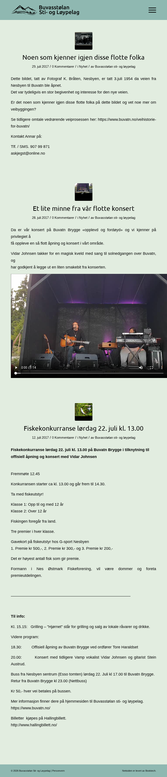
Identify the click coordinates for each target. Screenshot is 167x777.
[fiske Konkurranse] (83, 412)
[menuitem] (150, 10)
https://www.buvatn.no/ (30, 708)
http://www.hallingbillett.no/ (34, 725)
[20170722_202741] (83, 192)
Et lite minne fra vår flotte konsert (83, 208)
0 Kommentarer (63, 66)
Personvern (58, 770)
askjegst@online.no (28, 153)
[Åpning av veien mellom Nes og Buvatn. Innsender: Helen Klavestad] (83, 41)
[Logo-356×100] (45, 10)
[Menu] (150, 10)
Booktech (150, 770)
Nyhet (83, 66)
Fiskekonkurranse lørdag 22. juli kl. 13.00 (84, 428)
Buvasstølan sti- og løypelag (115, 66)
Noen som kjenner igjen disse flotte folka (83, 57)
